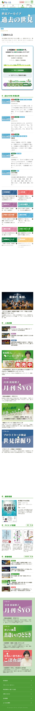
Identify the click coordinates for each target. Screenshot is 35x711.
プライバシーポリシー (9, 685)
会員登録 (22, 2)
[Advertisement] (17, 271)
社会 (2, 28)
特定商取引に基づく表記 (9, 689)
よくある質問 (6, 703)
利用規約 (5, 680)
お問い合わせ (6, 694)
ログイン (27, 2)
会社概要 (5, 698)
